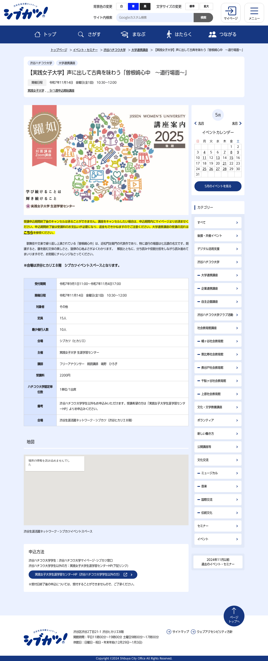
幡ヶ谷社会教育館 (212, 341)
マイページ (231, 18)
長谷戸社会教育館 (212, 367)
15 (231, 157)
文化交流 (202, 459)
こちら (28, 232)
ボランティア (205, 420)
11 (204, 157)
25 (204, 168)
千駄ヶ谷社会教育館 (213, 380)
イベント (202, 539)
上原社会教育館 (211, 394)
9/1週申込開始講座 (60, 90)
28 (225, 168)
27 (218, 168)
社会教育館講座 (207, 328)
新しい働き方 (205, 433)
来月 (235, 123)
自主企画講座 (209, 301)
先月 (201, 123)
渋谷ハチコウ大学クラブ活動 (215, 314)
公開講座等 (204, 446)
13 (218, 157)
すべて (201, 222)
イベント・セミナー (85, 49)
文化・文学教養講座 (209, 407)
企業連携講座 (209, 288)
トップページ (59, 49)
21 (225, 163)
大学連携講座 (139, 49)
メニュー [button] (254, 18)
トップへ (234, 619)
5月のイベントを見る (218, 186)
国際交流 (206, 499)
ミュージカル (209, 473)
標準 (192, 6)
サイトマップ (180, 631)
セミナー (202, 525)
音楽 (204, 486)
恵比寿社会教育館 (212, 354)
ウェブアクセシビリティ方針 (214, 631)
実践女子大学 (36, 90)
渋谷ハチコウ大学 (115, 49)
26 (211, 168)
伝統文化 (206, 512)
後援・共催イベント (209, 235)
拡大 (206, 6)
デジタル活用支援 (208, 248)
